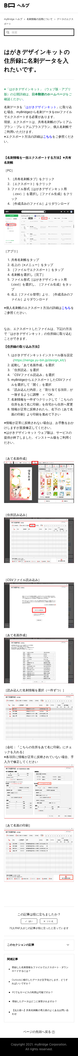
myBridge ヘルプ (13, 19)
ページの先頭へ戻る (37, 1032)
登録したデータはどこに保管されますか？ (34, 1001)
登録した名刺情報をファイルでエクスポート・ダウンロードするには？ (40, 969)
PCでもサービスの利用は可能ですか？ (32, 992)
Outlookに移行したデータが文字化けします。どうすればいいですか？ (40, 981)
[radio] (29, 921)
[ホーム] (17, 11)
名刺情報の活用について (40, 19)
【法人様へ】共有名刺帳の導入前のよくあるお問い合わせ (40, 1012)
